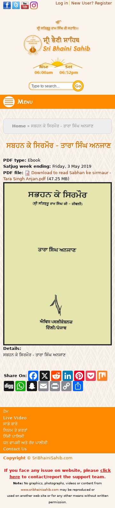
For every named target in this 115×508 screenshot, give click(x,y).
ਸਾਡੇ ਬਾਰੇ (10, 423)
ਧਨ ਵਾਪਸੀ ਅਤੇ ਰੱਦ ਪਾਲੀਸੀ (25, 442)
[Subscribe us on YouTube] (25, 6)
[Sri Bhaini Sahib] (57, 53)
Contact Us (15, 448)
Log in (62, 3)
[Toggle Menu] (9, 101)
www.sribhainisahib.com (40, 489)
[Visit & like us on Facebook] (7, 6)
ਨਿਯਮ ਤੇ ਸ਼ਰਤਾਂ (15, 430)
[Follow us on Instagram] (34, 6)
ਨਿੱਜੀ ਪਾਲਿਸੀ (13, 436)
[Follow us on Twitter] (16, 6)
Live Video (15, 417)
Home (19, 126)
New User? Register (91, 3)
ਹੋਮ (6, 411)
